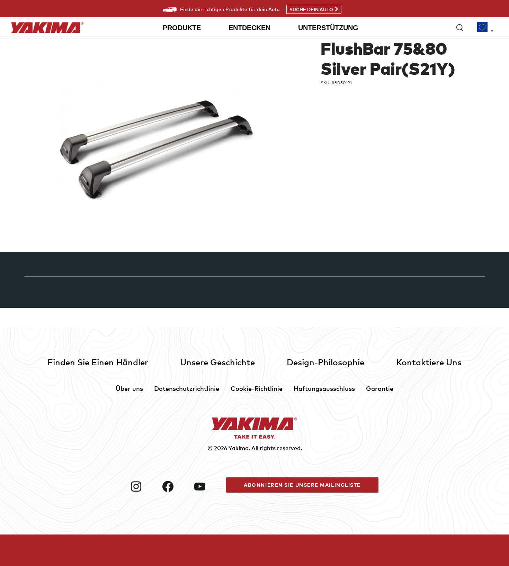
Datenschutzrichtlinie (186, 388)
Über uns (129, 388)
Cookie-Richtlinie (257, 388)
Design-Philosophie (325, 362)
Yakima (239, 447)
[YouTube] (207, 486)
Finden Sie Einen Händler (97, 362)
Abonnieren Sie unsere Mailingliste (302, 485)
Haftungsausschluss (324, 388)
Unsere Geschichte (217, 362)
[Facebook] (175, 486)
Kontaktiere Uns (429, 362)
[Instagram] (144, 486)
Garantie (379, 388)
